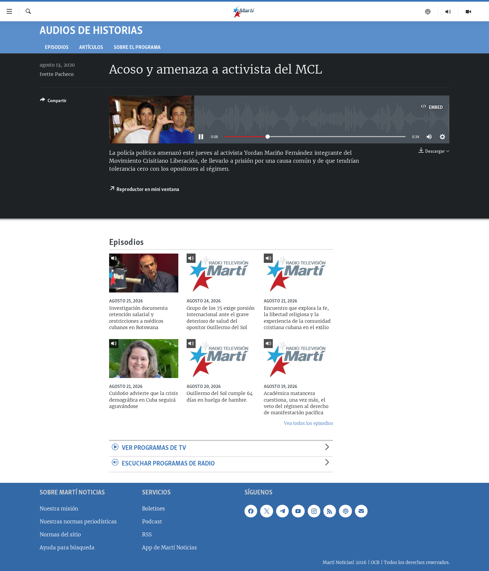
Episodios (57, 48)
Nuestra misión (59, 508)
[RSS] (329, 510)
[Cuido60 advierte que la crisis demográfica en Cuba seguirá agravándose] (143, 358)
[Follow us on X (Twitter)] (266, 510)
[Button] (53, 101)
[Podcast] (428, 12)
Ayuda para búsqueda (67, 547)
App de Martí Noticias (169, 547)
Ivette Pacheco (57, 74)
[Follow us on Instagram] (314, 510)
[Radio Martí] (448, 12)
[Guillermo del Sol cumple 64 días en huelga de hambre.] (221, 358)
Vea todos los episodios (308, 423)
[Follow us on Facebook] (250, 510)
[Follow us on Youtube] (298, 510)
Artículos (91, 48)
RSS (147, 534)
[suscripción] (361, 510)
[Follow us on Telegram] (282, 510)
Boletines (153, 508)
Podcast (152, 521)
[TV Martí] (468, 12)
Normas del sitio (60, 534)
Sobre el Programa (137, 48)
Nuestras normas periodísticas (78, 521)
